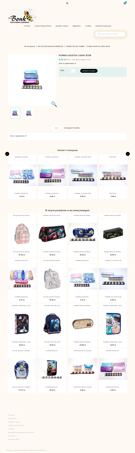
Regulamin (77, 26)
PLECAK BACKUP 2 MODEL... (21, 351)
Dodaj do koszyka (88, 71)
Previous (7, 154)
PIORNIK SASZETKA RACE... (52, 215)
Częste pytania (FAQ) (43, 26)
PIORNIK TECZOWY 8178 (83, 157)
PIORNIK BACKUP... (52, 351)
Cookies (88, 26)
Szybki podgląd (14, 187)
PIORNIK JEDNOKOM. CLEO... (22, 306)
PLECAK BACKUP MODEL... (22, 215)
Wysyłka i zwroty (62, 26)
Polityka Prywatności (103, 26)
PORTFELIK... (113, 157)
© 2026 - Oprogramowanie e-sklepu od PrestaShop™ (26, 450)
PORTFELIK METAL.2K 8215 (83, 351)
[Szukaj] (122, 34)
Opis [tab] (56, 128)
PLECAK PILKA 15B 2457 (52, 306)
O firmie (27, 26)
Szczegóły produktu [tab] (72, 128)
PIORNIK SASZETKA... (22, 157)
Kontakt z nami (14, 439)
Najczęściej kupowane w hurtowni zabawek (21, 434)
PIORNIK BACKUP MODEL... (83, 215)
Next (128, 154)
